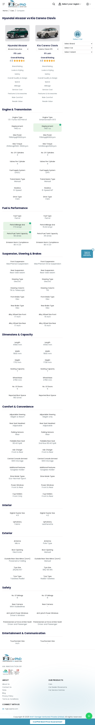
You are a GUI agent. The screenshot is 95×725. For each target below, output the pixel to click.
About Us (6, 684)
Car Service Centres (56, 690)
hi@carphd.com (11, 709)
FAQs (4, 690)
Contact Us (6, 687)
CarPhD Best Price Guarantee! (47, 721)
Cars (12, 11)
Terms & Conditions (10, 699)
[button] (87, 254)
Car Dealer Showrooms (57, 687)
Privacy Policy (7, 696)
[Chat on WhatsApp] (89, 716)
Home (5, 11)
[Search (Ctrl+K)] (53, 4)
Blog (4, 693)
